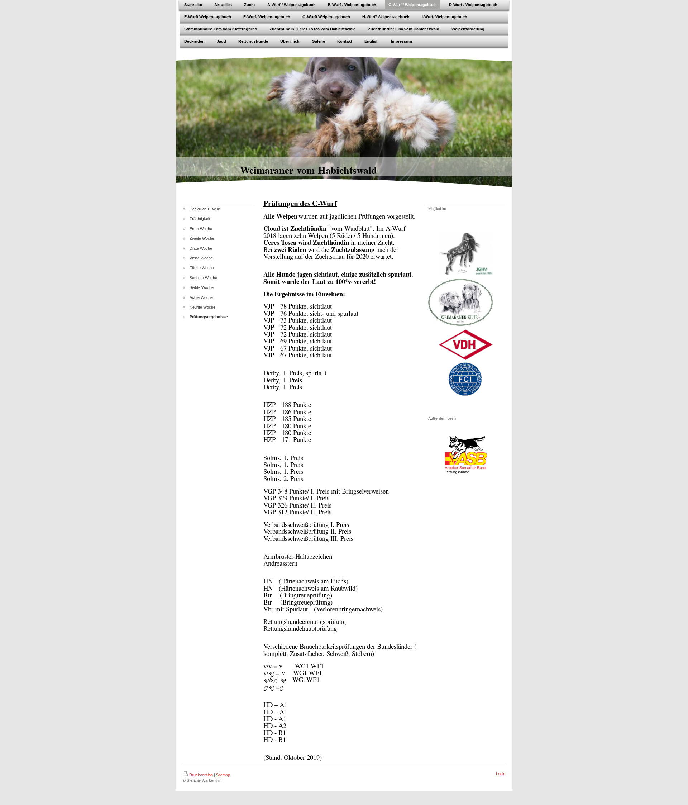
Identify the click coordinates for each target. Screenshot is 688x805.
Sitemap (223, 775)
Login (500, 774)
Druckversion (201, 775)
